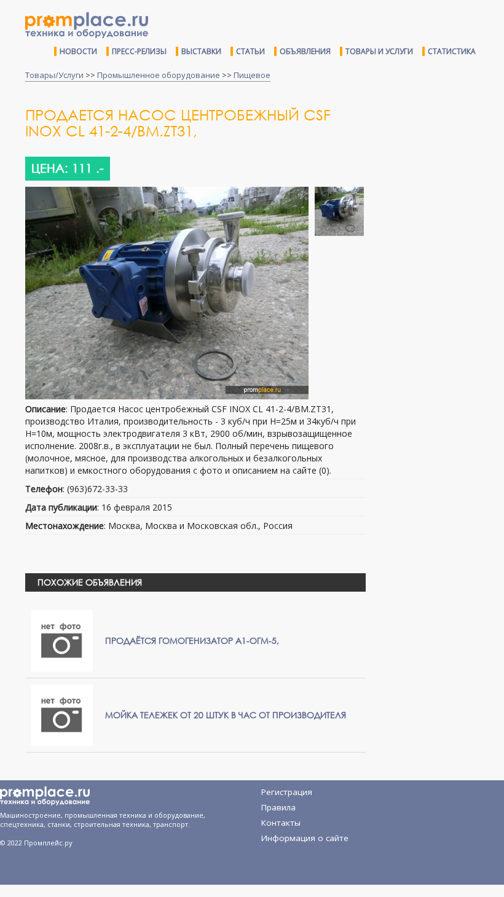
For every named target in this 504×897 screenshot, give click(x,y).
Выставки (201, 51)
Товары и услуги (379, 51)
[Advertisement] (439, 180)
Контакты (281, 822)
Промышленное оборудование (158, 74)
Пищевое (252, 74)
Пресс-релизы (139, 51)
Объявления (305, 51)
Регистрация (286, 791)
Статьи (250, 51)
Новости (78, 51)
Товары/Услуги (54, 74)
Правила (278, 807)
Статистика (452, 51)
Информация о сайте (304, 838)
